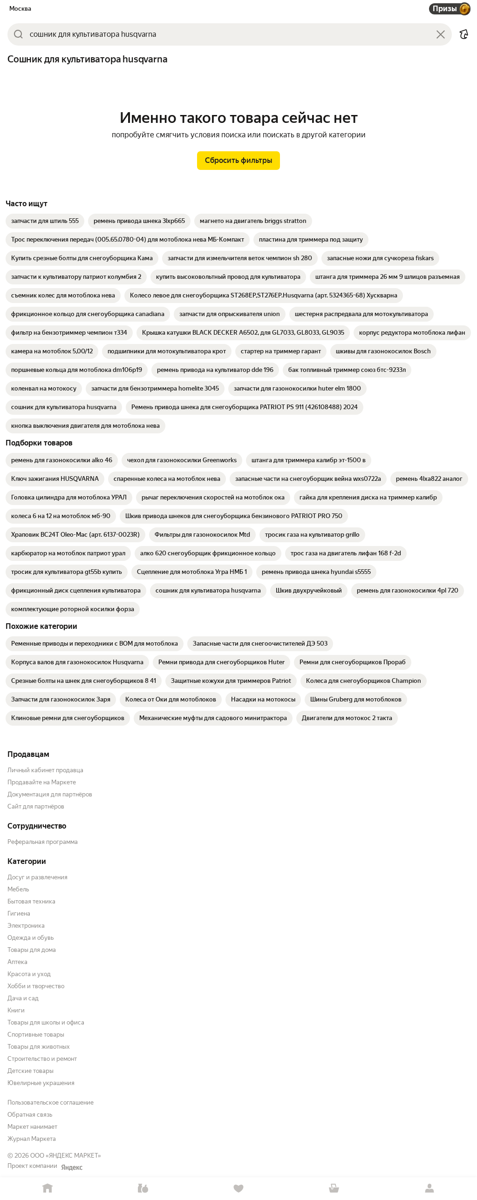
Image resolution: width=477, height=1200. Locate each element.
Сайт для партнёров (35, 806)
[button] (464, 34)
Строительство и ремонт (42, 1058)
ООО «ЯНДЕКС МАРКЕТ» (65, 1155)
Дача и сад (23, 998)
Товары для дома (31, 949)
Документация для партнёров (49, 794)
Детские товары (30, 1070)
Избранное (238, 1188)
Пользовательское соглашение (50, 1102)
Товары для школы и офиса (45, 1022)
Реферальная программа (42, 841)
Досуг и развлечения (37, 877)
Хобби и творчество (35, 986)
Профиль (429, 1188)
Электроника (26, 925)
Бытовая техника (31, 901)
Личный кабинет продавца (45, 770)
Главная (47, 1188)
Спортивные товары (35, 1034)
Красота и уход (29, 974)
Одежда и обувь (30, 937)
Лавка (143, 1188)
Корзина (334, 1188)
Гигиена (18, 913)
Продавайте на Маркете (41, 782)
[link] (45, 221)
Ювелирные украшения (41, 1082)
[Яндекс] (71, 1167)
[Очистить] (440, 34)
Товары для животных (38, 1046)
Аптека (17, 961)
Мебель (18, 889)
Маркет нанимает (32, 1126)
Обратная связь (29, 1114)
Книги (16, 1010)
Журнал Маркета (31, 1138)
